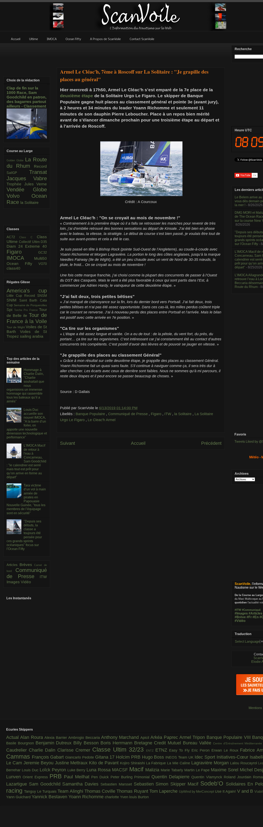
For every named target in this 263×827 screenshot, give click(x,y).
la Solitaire (183, 414)
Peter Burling (122, 777)
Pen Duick (101, 777)
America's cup (27, 290)
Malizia (153, 769)
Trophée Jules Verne (27, 184)
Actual (13, 737)
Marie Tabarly (172, 770)
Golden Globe (16, 160)
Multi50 (40, 258)
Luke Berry (77, 770)
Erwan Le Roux (225, 750)
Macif (137, 769)
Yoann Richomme (86, 796)
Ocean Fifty (22, 263)
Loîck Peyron (53, 769)
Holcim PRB (129, 757)
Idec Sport (205, 757)
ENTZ (150, 750)
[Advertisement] (141, 53)
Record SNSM (35, 295)
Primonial (142, 777)
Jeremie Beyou (39, 762)
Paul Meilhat (77, 776)
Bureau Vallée (198, 742)
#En (256, 617)
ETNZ (162, 750)
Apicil (145, 738)
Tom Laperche (164, 791)
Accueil (138, 443)
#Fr (249, 617)
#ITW (238, 609)
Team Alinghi (71, 791)
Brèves (27, 564)
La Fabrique (156, 763)
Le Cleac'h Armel (101, 420)
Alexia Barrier (56, 738)
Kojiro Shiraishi (133, 763)
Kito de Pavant (104, 762)
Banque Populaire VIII (229, 737)
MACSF (120, 769)
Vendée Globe (27, 189)
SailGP (18, 172)
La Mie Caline (179, 763)
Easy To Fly (180, 750)
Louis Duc (31, 770)
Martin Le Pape (197, 770)
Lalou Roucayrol (244, 763)
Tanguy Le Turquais (41, 791)
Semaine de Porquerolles (30, 305)
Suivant (67, 443)
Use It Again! (226, 791)
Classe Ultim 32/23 (119, 749)
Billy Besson (86, 742)
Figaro (156, 414)
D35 (44, 242)
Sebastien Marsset (117, 784)
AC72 (13, 237)
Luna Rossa (99, 769)
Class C (28, 237)
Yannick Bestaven (50, 796)
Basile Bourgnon (21, 743)
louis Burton (139, 797)
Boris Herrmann (117, 742)
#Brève (240, 617)
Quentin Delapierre (171, 776)
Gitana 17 (105, 757)
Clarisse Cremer (74, 750)
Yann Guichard (19, 797)
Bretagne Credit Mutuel (158, 742)
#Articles (255, 613)
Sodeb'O (213, 783)
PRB (57, 776)
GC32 (42, 252)
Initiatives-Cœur (233, 757)
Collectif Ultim (30, 242)
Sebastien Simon (152, 784)
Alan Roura (32, 737)
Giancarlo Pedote (80, 757)
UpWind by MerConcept (197, 791)
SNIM (13, 300)
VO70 (42, 264)
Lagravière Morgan (210, 762)
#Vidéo (240, 621)
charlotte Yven (117, 797)
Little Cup (15, 295)
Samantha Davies (81, 784)
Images (14, 582)
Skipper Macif (185, 784)
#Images (241, 613)
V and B (246, 791)
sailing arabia (31, 336)
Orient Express (36, 777)
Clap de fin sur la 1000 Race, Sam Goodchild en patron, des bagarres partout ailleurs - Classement (26, 97)
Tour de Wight (16, 327)
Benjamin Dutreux (55, 742)
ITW (168, 414)
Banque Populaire (91, 414)
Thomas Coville (100, 791)
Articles (13, 565)
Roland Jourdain (238, 777)
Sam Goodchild (45, 784)
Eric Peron (201, 750)
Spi (10, 309)
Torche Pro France (26, 310)
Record (40, 166)
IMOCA (20, 258)
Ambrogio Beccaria (84, 738)
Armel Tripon (192, 737)
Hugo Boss (153, 757)
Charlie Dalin (43, 750)
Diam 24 (16, 246)
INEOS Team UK (180, 757)
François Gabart (48, 757)
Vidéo (26, 582)
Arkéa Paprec (164, 737)
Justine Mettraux (72, 762)
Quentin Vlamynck (207, 777)
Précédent (211, 443)
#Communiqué (251, 609)
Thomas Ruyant (133, 791)
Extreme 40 (36, 246)
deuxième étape (76, 95)
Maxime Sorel (225, 769)
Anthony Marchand (120, 737)
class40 (13, 268)
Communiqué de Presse (128, 414)
